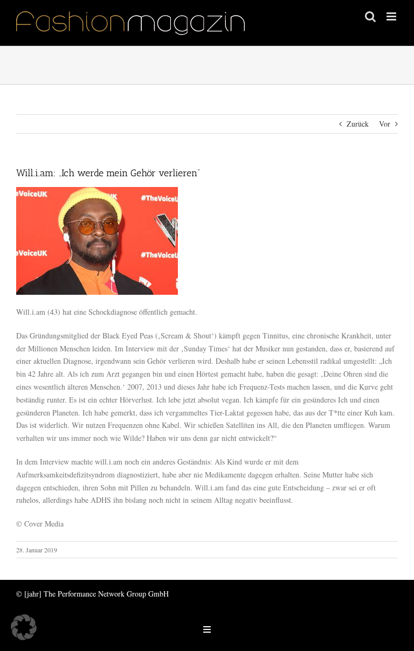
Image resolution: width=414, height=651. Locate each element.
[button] (23, 627)
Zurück (358, 124)
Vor (384, 124)
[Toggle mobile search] (370, 16)
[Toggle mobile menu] (392, 16)
